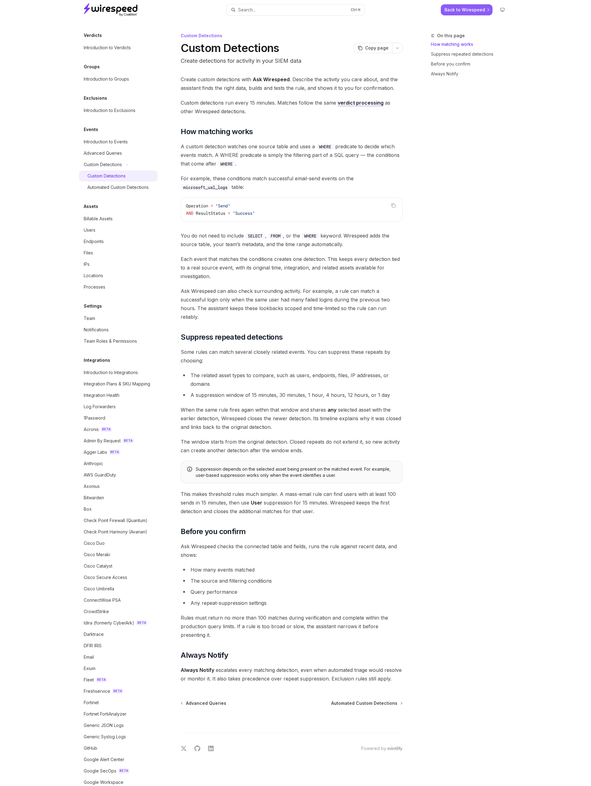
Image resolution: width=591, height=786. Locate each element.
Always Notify (444, 73)
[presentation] (123, 403)
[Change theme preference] (502, 10)
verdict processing (361, 103)
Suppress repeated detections (462, 54)
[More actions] (397, 48)
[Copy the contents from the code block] (393, 205)
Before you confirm (450, 63)
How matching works (452, 44)
